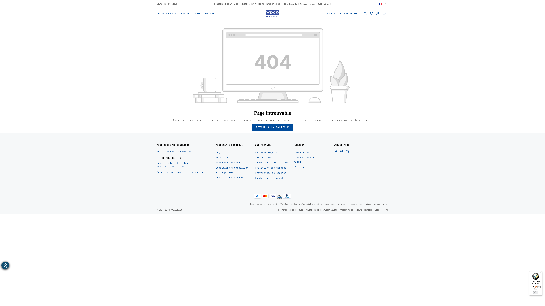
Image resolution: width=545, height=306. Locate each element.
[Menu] (540, 273)
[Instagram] (347, 152)
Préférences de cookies (270, 173)
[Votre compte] (378, 13)
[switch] (535, 292)
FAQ (218, 152)
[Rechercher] (365, 13)
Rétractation (263, 157)
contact (200, 172)
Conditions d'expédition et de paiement (232, 170)
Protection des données (270, 167)
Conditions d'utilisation (272, 162)
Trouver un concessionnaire (305, 154)
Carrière (300, 167)
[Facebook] (336, 152)
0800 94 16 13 (169, 158)
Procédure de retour (229, 162)
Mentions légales (266, 152)
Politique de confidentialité (321, 210)
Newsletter (223, 157)
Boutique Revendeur (167, 4)
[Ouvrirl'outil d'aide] (5, 265)
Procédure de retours (350, 210)
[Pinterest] (342, 152)
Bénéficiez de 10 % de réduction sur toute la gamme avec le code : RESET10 (256, 4)
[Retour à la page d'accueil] (272, 13)
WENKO (298, 162)
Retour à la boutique (272, 127)
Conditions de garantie (270, 178)
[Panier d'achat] (384, 13)
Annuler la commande (229, 177)
